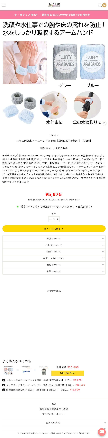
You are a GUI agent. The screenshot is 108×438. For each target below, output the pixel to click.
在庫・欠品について (54, 258)
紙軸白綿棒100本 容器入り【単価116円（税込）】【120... (37, 390)
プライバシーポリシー (54, 414)
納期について (54, 251)
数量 (54, 213)
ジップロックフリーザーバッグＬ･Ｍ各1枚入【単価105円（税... (40, 385)
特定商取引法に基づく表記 (54, 409)
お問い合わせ (54, 271)
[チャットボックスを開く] (102, 432)
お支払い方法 (53, 423)
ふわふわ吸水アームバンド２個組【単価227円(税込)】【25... (39, 380)
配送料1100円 (40, 199)
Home (53, 135)
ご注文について (54, 245)
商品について (54, 238)
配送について (54, 265)
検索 (54, 403)
